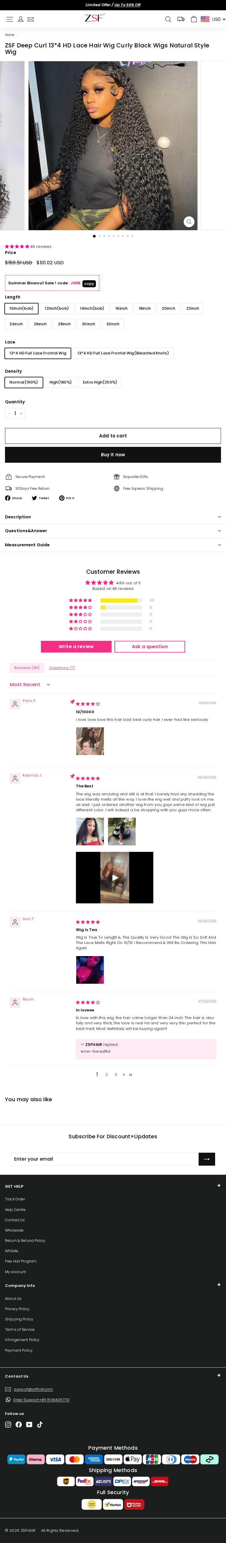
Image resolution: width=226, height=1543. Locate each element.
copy (89, 283)
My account (15, 1271)
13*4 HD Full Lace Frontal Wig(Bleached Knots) (123, 353)
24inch (16, 324)
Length (12, 297)
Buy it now (113, 455)
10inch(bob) (21, 308)
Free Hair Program (20, 1261)
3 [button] (116, 1074)
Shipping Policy (19, 1319)
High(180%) (60, 382)
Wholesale (14, 1230)
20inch (168, 308)
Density (13, 371)
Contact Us (15, 1219)
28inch (64, 324)
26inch (40, 324)
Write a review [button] (76, 646)
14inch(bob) (92, 308)
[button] (17, 246)
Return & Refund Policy (25, 1240)
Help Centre (15, 1209)
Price (10, 252)
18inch (145, 308)
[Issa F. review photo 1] (90, 970)
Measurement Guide (27, 545)
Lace (10, 342)
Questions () (62, 668)
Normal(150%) (23, 382)
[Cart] (194, 19)
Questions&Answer (26, 531)
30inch (88, 324)
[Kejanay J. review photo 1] (90, 831)
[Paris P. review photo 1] (90, 741)
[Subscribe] (207, 1159)
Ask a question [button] (150, 646)
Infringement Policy (22, 1339)
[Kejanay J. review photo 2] (122, 831)
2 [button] (106, 1074)
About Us (13, 1298)
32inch (112, 324)
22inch (192, 308)
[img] (88, 704)
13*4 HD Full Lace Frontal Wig (37, 353)
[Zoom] (189, 221)
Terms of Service (20, 1329)
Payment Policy (19, 1350)
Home (9, 34)
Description (18, 517)
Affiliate (11, 1250)
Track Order (15, 1199)
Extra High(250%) (100, 382)
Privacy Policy (17, 1308)
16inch (121, 308)
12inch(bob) (57, 308)
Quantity (15, 402)
